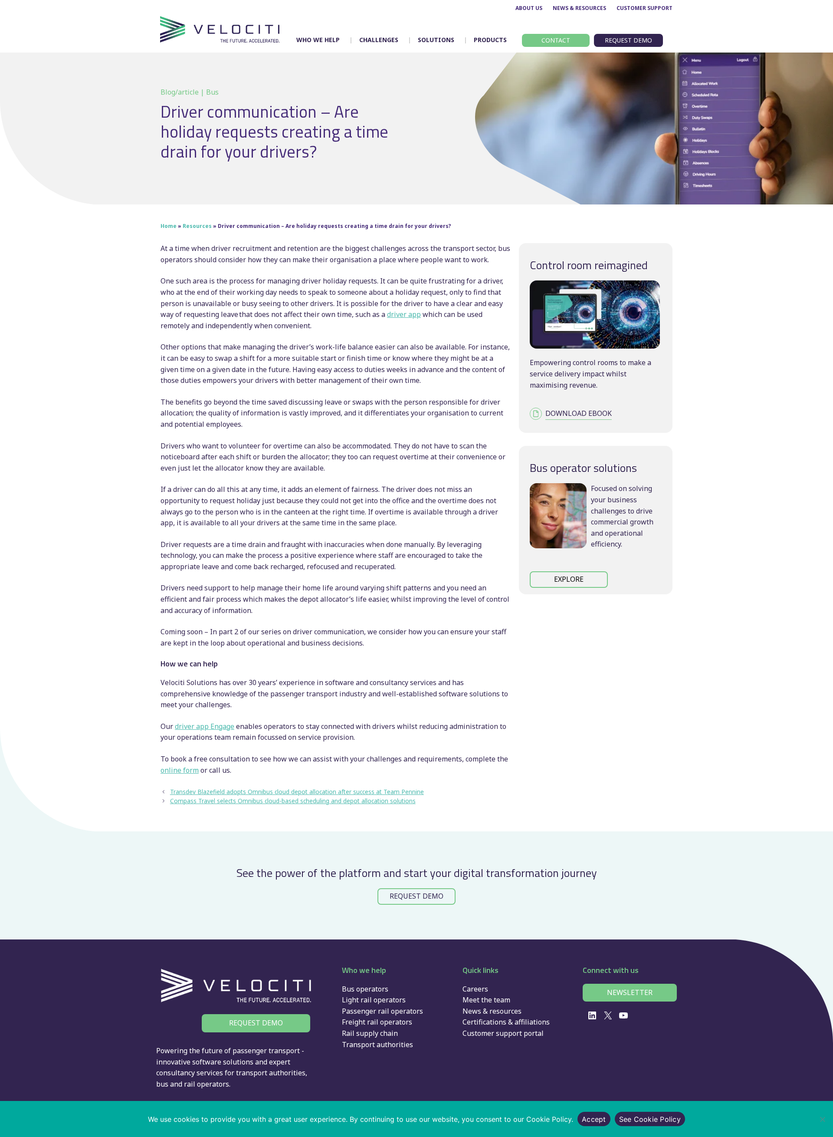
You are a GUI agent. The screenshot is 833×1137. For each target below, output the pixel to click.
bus (162, 1084)
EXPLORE (569, 579)
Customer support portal (503, 1033)
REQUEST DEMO (416, 896)
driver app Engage (204, 726)
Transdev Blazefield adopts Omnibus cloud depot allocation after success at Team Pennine (297, 792)
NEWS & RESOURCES (579, 8)
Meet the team (486, 1000)
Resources (197, 226)
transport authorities (270, 1073)
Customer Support (644, 8)
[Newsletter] (630, 993)
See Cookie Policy (650, 1119)
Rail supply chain (370, 1033)
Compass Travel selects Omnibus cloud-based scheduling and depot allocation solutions (293, 801)
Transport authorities (377, 1044)
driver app (404, 314)
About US (528, 8)
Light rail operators (374, 1000)
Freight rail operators (377, 1022)
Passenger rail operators (382, 1011)
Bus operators (365, 989)
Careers (475, 989)
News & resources (491, 1011)
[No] (822, 1119)
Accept (594, 1119)
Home (169, 226)
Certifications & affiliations (506, 1022)
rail (189, 1084)
